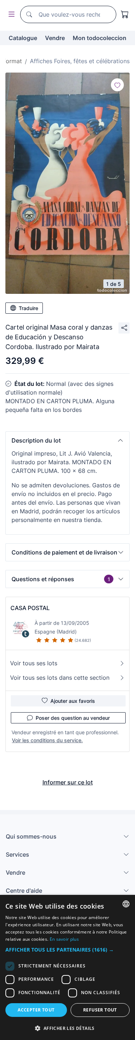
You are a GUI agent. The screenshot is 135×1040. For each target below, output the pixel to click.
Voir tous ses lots (33, 663)
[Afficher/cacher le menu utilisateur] (10, 14)
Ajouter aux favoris (72, 701)
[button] (67, 440)
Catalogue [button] (23, 38)
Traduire (28, 308)
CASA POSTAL (30, 608)
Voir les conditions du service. (47, 740)
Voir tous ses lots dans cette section (59, 677)
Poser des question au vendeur (73, 718)
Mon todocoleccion (99, 38)
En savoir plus (64, 939)
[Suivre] (117, 84)
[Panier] (125, 14)
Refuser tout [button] (100, 1010)
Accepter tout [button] (36, 1010)
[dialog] (67, 967)
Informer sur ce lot (67, 782)
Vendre (55, 38)
